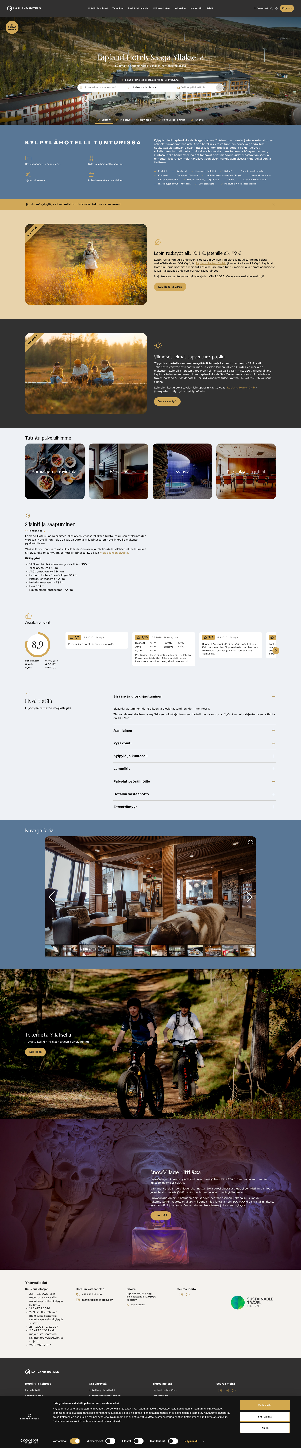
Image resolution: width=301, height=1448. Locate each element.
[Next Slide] (249, 897)
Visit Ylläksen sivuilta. (114, 552)
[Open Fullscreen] (250, 842)
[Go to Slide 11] (195, 951)
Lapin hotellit (33, 1390)
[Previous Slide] (52, 897)
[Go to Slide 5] (88, 951)
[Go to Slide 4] (70, 951)
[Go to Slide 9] (159, 951)
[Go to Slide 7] (124, 951)
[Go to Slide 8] (141, 951)
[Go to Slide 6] (106, 951)
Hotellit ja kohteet (38, 1383)
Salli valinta (265, 1416)
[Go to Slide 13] (230, 951)
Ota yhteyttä (98, 1383)
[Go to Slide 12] (212, 951)
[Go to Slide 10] (177, 951)
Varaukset (262, 8)
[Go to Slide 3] (52, 951)
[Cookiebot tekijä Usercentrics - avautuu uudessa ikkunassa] (29, 1441)
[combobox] (117, 87)
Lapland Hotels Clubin (211, 263)
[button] (150, 896)
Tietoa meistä (162, 1383)
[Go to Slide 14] (248, 951)
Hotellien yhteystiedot (102, 1390)
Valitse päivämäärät (193, 87)
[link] (219, 87)
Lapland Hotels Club (241, 387)
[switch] (110, 1441)
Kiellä (264, 1427)
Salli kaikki (264, 1405)
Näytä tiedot (191, 1441)
